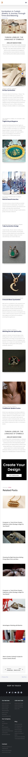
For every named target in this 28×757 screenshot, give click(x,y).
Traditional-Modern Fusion (11, 408)
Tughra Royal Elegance (10, 121)
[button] (26, 2)
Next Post (24, 677)
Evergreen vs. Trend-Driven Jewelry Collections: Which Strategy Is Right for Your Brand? (13, 524)
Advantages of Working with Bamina (12, 625)
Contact (4, 744)
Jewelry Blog (5, 18)
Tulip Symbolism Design (10, 226)
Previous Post (4, 677)
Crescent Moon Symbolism (11, 299)
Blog (16, 721)
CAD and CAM (19, 700)
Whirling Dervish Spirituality (11, 331)
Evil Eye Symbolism (8, 90)
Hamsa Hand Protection (10, 199)
